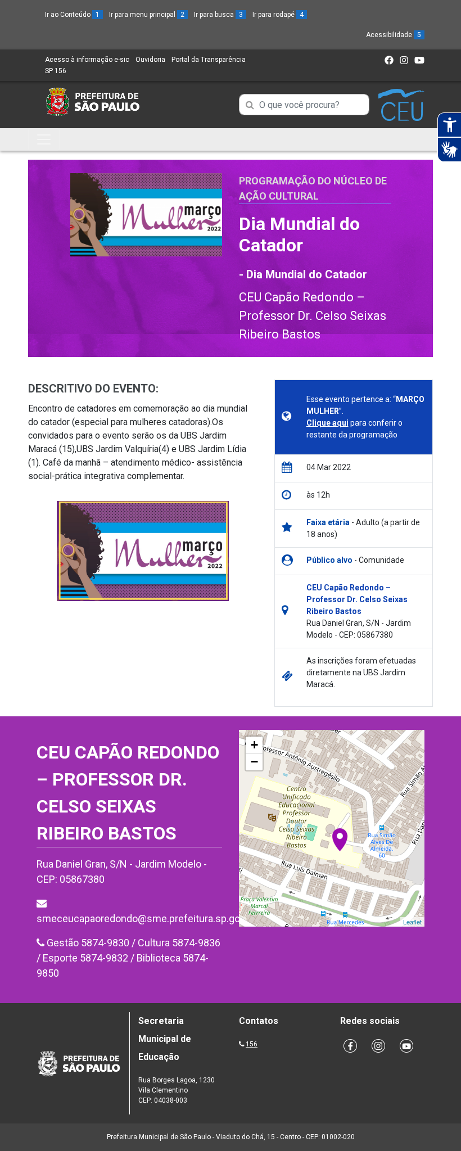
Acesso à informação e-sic (87, 60)
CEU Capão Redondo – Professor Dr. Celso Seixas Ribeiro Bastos (312, 315)
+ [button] (254, 745)
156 (251, 1044)
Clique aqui (327, 422)
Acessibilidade (393, 35)
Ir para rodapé (278, 15)
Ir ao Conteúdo (72, 15)
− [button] (254, 762)
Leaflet (412, 921)
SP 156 (55, 71)
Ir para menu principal (146, 15)
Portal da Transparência (208, 60)
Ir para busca (218, 15)
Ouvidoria (150, 60)
